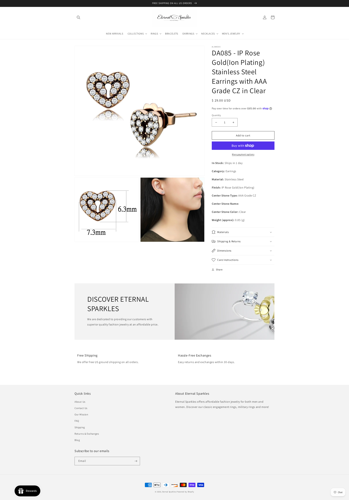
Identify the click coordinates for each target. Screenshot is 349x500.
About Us (80, 401)
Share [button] (219, 269)
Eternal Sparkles (169, 492)
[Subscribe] (136, 461)
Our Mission (81, 414)
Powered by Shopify (185, 492)
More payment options (243, 154)
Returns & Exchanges (87, 433)
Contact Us (81, 408)
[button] (79, 17)
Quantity (216, 115)
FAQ (77, 420)
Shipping (80, 427)
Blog (77, 440)
